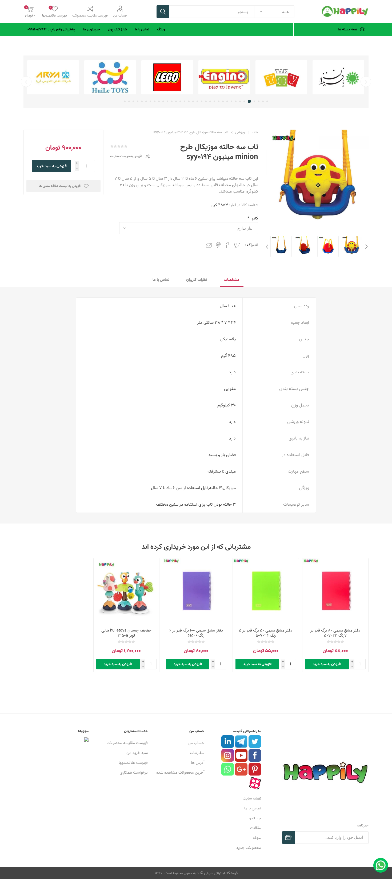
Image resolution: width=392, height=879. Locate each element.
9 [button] (231, 101)
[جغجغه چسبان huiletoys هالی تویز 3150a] (126, 591)
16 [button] (201, 101)
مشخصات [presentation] (231, 279)
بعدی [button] (26, 81)
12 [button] (218, 101)
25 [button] (163, 101)
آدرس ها (197, 762)
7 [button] (240, 101)
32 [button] (133, 101)
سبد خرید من (137, 752)
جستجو (163, 11)
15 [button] (206, 101)
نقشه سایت (252, 798)
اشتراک (288, 837)
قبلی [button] (366, 81)
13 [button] (214, 101)
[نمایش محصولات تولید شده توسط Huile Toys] (167, 77)
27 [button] (154, 101)
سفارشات (197, 752)
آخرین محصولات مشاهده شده (180, 772)
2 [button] (263, 101)
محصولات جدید (248, 847)
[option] (338, 77)
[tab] (231, 280)
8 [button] (236, 101)
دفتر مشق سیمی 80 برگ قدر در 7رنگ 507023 (335, 633)
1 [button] (267, 101)
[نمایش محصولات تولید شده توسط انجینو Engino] (281, 77)
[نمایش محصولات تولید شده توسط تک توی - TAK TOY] (338, 77)
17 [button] (197, 101)
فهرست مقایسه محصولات (90, 15)
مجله (257, 837)
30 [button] (142, 101)
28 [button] (150, 101)
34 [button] (125, 101)
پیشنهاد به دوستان (209, 245)
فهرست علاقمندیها (133, 762)
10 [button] (227, 101)
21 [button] (180, 101)
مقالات (255, 827)
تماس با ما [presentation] (161, 279)
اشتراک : (251, 244)
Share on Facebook (227, 245)
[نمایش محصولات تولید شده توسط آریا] (110, 77)
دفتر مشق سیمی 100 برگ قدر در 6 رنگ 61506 (196, 633)
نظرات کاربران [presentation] (196, 279)
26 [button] (159, 101)
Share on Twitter (237, 245)
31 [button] (137, 101)
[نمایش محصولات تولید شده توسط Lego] (224, 77)
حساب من (120, 15)
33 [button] (129, 101)
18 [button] (193, 101)
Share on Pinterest (218, 245)
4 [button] (254, 101)
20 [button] (184, 101)
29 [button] (146, 101)
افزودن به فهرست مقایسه (126, 156)
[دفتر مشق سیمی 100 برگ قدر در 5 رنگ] (196, 591)
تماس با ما (252, 808)
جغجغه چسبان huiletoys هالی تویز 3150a (126, 633)
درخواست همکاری (134, 772)
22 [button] (176, 101)
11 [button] (223, 101)
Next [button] (267, 246)
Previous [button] (366, 246)
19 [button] (189, 101)
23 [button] (172, 101)
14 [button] (210, 101)
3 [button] (258, 101)
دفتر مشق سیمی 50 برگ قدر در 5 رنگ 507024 (265, 633)
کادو (254, 218)
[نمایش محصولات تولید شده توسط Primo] (53, 77)
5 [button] (250, 101)
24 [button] (167, 101)
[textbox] (211, 11)
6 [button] (245, 101)
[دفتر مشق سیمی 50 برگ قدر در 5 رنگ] (335, 591)
